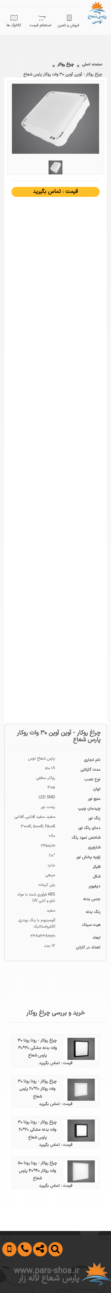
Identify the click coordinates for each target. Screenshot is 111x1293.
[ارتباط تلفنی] (23, 1277)
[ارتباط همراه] (8, 1277)
